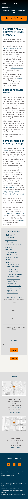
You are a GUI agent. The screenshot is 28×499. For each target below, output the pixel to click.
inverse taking (10, 187)
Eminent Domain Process (13, 245)
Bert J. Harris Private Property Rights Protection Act (13, 281)
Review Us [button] (14, 358)
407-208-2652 (14, 17)
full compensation (17, 68)
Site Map (11, 488)
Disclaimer (14, 340)
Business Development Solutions (11, 490)
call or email (19, 79)
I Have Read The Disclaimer (13, 344)
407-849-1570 (17, 408)
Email (14, 310)
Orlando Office (15, 448)
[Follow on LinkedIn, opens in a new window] (19, 464)
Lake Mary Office (15, 412)
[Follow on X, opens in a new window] (14, 464)
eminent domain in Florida (12, 48)
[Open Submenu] (23, 237)
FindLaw (3, 492)
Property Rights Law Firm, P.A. (14, 11)
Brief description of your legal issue (14, 328)
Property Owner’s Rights (13, 262)
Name (14, 302)
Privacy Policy (19, 488)
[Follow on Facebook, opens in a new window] (8, 464)
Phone (14, 319)
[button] (6, 7)
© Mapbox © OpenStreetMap (16, 494)
